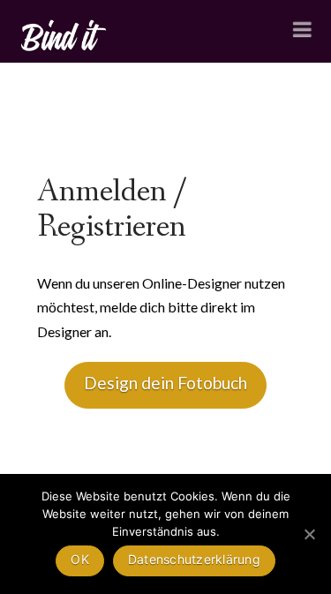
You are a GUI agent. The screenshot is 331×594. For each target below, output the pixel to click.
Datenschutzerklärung (194, 559)
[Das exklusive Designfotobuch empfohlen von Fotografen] (64, 33)
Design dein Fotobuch (165, 382)
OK (80, 559)
